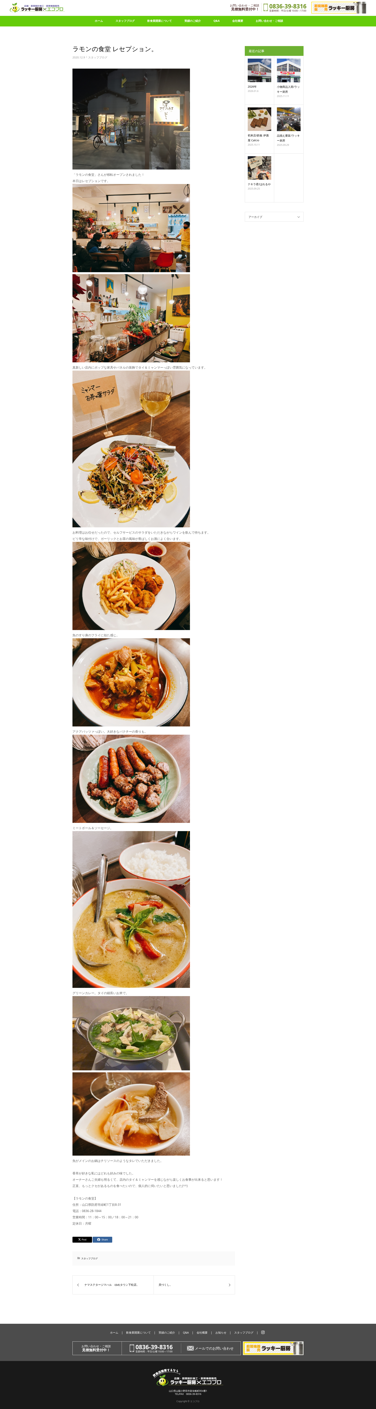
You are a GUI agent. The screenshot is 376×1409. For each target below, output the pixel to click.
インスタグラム (263, 1332)
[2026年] (259, 70)
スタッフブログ (125, 21)
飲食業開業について (159, 21)
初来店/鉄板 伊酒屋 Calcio (258, 137)
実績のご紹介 (192, 21)
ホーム (99, 21)
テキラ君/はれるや (259, 184)
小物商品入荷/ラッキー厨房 (288, 89)
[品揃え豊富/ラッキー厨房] (289, 119)
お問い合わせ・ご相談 (269, 21)
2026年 (252, 86)
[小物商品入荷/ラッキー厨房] (289, 70)
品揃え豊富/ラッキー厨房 (288, 138)
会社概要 (237, 21)
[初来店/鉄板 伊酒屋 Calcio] (259, 119)
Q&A (216, 21)
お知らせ (220, 1332)
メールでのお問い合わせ (214, 1348)
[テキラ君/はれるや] (259, 168)
